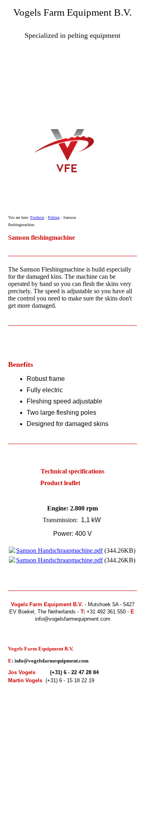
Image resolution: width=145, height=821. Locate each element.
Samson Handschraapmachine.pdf (59, 550)
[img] (72, 91)
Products (37, 217)
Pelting (54, 217)
